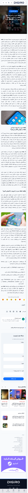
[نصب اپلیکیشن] (10, 488)
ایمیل (22, 363)
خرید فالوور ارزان (19, 440)
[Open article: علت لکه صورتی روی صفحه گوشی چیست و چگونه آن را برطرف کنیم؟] (5, 418)
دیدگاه (22, 342)
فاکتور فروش (20, 451)
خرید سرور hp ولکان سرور (18, 437)
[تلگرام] (17, 488)
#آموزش (23, 305)
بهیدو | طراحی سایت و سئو (18, 450)
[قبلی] (5, 387)
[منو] (3, 3)
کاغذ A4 (21, 443)
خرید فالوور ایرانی (19, 438)
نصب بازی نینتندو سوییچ (18, 448)
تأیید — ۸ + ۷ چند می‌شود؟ (18, 371)
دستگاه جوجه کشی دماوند (18, 446)
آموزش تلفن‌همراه (14, 11)
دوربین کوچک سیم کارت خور (18, 441)
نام (23, 356)
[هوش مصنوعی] (9, 3)
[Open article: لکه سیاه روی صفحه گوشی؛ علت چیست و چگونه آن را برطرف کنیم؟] (5, 425)
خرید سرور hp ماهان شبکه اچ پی (17, 447)
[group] (13, 399)
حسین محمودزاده (18, 24)
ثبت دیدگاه (13, 379)
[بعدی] (2, 387)
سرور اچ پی (20, 444)
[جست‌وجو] (11, 3)
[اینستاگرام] (13, 488)
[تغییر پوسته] (6, 3)
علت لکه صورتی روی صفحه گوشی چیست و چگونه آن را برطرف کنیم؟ (18, 417)
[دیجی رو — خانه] (19, 3)
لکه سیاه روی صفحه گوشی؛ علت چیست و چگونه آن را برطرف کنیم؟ (18, 424)
